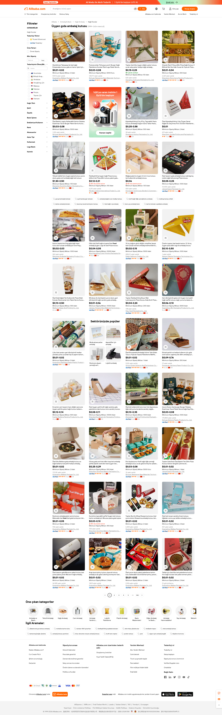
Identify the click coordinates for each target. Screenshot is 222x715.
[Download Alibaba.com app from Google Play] (185, 694)
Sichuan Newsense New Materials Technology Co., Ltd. (105, 78)
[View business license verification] (132, 711)
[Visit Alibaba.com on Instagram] (179, 677)
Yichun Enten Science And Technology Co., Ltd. (142, 365)
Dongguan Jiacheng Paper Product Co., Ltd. (177, 365)
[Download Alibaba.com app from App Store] (168, 694)
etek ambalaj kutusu (169, 629)
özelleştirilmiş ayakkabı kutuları (108, 629)
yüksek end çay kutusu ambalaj (39, 629)
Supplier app (107, 694)
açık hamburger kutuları (85, 199)
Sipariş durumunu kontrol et (174, 659)
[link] (219, 693)
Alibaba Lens (41, 694)
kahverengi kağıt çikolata (37, 634)
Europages (144, 704)
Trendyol (136, 704)
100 (137, 595)
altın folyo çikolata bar (132, 629)
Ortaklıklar (167, 667)
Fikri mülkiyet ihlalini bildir (139, 667)
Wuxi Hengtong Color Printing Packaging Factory (105, 253)
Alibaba (54, 22)
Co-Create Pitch (35, 654)
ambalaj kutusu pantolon (60, 634)
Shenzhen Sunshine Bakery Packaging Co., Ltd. (68, 186)
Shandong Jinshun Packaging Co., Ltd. (139, 134)
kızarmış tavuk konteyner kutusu (87, 204)
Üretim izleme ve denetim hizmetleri (75, 667)
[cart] (164, 9)
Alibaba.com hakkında (37, 645)
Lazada (111, 704)
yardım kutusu (128, 634)
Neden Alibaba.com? (36, 650)
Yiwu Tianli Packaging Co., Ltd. (136, 311)
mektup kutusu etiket (166, 199)
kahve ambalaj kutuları (62, 204)
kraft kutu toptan (111, 634)
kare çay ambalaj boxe (132, 204)
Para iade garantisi (69, 654)
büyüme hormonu (178, 634)
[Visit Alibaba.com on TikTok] (188, 677)
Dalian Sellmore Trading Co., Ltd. (137, 256)
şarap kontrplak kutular (63, 199)
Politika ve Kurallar (69, 672)
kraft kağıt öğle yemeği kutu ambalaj (140, 199)
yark (141, 634)
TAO (129, 704)
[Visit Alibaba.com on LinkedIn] (170, 677)
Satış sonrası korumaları (71, 663)
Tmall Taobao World (100, 704)
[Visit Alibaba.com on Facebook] (165, 677)
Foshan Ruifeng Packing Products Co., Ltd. (67, 417)
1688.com (87, 704)
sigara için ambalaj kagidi (157, 634)
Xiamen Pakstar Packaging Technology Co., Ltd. (178, 256)
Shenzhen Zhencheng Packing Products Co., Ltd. (178, 78)
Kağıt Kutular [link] (92, 22)
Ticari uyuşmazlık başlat (138, 659)
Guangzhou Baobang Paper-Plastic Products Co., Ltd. (68, 362)
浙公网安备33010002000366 (149, 711)
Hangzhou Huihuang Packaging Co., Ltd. (140, 80)
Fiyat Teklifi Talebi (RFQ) (104, 657)
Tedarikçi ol (168, 650)
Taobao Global (121, 704)
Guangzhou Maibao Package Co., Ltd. (65, 78)
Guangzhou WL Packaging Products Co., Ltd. (178, 308)
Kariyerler (32, 663)
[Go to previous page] (105, 595)
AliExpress (78, 704)
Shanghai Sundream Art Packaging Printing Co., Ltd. (105, 417)
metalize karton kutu (63, 629)
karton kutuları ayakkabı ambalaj (157, 204)
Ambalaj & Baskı (65, 22)
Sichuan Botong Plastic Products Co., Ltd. (67, 134)
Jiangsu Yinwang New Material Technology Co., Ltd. (105, 308)
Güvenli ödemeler (69, 650)
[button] (135, 8)
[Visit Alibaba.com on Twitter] (174, 677)
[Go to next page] (142, 595)
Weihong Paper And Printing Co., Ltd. (65, 308)
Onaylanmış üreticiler (104, 652)
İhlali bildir (133, 672)
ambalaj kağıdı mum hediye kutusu (111, 199)
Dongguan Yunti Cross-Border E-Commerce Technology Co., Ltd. (142, 191)
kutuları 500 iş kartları (84, 629)
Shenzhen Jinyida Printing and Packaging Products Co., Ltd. (178, 134)
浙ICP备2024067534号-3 (170, 711)
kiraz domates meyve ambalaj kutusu (87, 634)
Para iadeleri (134, 663)
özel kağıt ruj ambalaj (111, 204)
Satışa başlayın (169, 654)
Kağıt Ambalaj (80, 22)
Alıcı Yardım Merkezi (137, 650)
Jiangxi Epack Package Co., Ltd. (173, 189)
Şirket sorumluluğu (35, 659)
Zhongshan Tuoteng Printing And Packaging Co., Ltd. (142, 417)
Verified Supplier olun (171, 663)
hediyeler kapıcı (151, 629)
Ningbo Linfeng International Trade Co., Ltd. (104, 191)
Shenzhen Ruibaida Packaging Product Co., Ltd (68, 256)
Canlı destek (134, 654)
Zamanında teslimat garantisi (73, 659)
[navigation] (37, 308)
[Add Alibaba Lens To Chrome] (60, 694)
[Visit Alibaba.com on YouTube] (183, 677)
